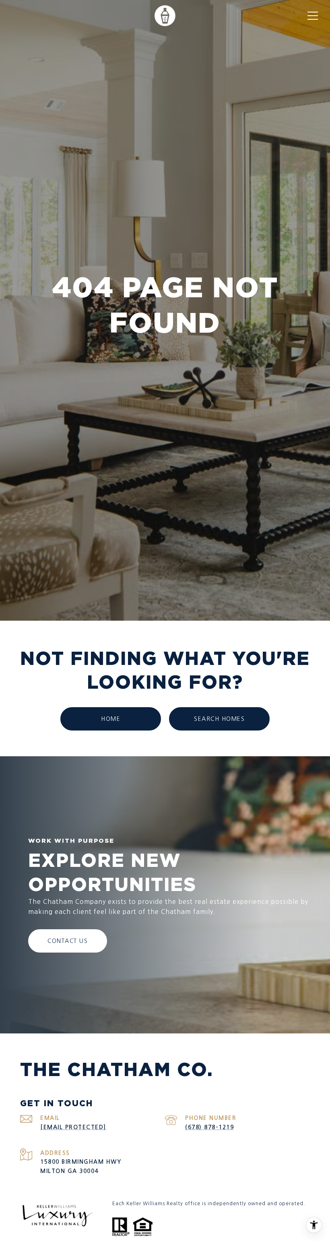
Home (110, 719)
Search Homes (219, 719)
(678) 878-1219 (209, 1127)
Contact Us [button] (67, 941)
